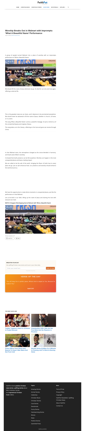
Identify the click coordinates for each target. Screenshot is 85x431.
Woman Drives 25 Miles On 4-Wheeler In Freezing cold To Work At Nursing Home (43, 350)
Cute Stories (34, 403)
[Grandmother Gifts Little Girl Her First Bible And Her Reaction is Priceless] (43, 326)
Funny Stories (35, 409)
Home (17, 7)
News (32, 418)
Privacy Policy (60, 392)
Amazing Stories (36, 389)
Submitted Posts (36, 423)
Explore (62, 7)
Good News (46, 7)
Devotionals (54, 7)
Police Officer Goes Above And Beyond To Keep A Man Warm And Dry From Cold (16, 350)
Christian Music (25, 7)
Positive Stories (17, 35)
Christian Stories (36, 7)
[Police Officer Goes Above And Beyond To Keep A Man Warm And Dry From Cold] (17, 346)
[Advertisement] (42, 17)
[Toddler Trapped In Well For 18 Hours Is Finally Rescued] (17, 326)
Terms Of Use (60, 389)
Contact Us (59, 406)
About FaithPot (60, 403)
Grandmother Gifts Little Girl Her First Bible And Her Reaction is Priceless (42, 330)
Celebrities (34, 395)
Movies (33, 415)
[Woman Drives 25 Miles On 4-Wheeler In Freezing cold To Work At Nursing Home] (43, 346)
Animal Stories (35, 392)
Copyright (59, 395)
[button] (68, 7)
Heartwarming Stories (37, 412)
